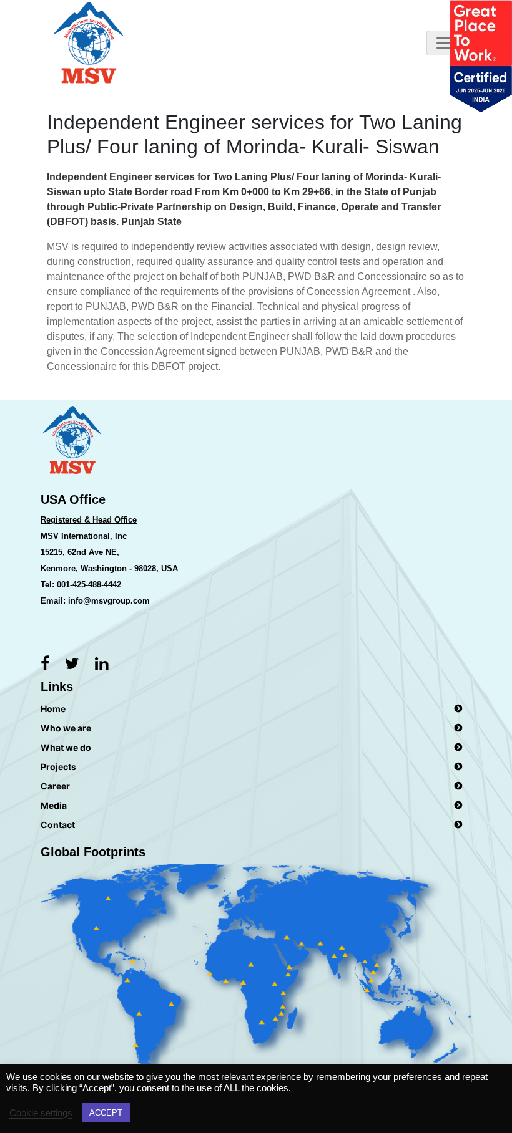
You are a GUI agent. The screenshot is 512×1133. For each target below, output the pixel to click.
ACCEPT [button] (105, 1112)
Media (54, 805)
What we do (66, 747)
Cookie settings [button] (40, 1113)
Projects (58, 766)
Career (55, 786)
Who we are (66, 728)
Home (53, 708)
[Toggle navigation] (443, 43)
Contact (58, 824)
